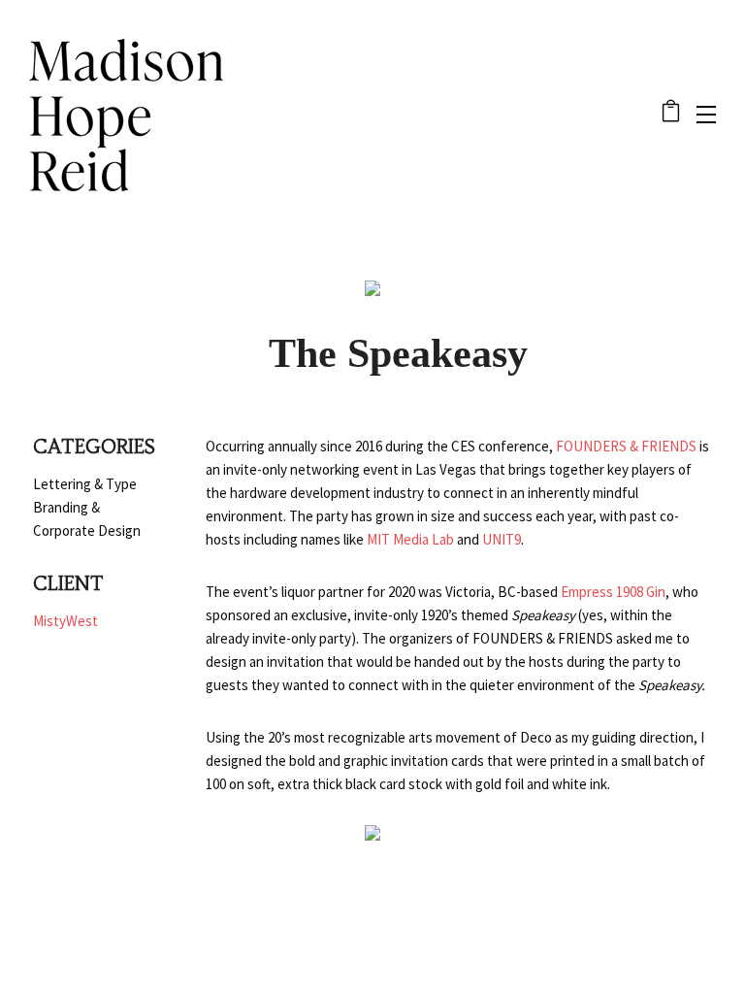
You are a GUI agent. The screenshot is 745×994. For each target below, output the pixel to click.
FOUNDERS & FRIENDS (626, 446)
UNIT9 (501, 539)
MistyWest (65, 621)
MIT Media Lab (410, 539)
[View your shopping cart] (671, 115)
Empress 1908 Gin (613, 591)
